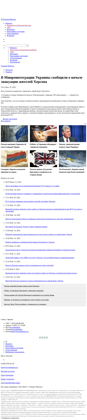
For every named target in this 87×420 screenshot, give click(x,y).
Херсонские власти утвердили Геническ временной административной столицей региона (40, 250)
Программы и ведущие (16, 31)
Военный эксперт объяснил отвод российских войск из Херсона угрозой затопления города (41, 273)
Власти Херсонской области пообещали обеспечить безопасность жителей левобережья (39, 219)
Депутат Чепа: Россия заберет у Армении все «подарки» (25, 304)
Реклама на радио (7, 371)
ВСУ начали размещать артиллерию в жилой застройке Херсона (30, 201)
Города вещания (7, 375)
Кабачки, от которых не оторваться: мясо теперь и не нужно (26, 300)
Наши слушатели (7, 379)
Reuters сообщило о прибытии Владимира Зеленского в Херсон (30, 242)
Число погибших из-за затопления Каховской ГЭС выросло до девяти (32, 186)
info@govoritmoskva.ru (20, 331)
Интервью (11, 29)
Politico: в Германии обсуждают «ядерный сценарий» (24, 290)
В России (9, 70)
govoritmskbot (15, 327)
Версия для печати (10, 119)
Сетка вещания (12, 33)
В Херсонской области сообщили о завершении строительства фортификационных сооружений (42, 194)
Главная (4, 66)
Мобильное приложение (14, 352)
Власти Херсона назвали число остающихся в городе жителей (29, 265)
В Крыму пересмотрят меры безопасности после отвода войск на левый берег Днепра (38, 234)
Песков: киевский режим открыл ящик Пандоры (21, 286)
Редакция (10, 36)
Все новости (6, 121)
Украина (8, 72)
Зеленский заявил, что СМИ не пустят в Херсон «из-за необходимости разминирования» (39, 258)
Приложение (15, 62)
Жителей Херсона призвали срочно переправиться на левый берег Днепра (34, 281)
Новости (8, 23)
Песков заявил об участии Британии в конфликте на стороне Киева (29, 295)
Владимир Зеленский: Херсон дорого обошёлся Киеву (26, 227)
